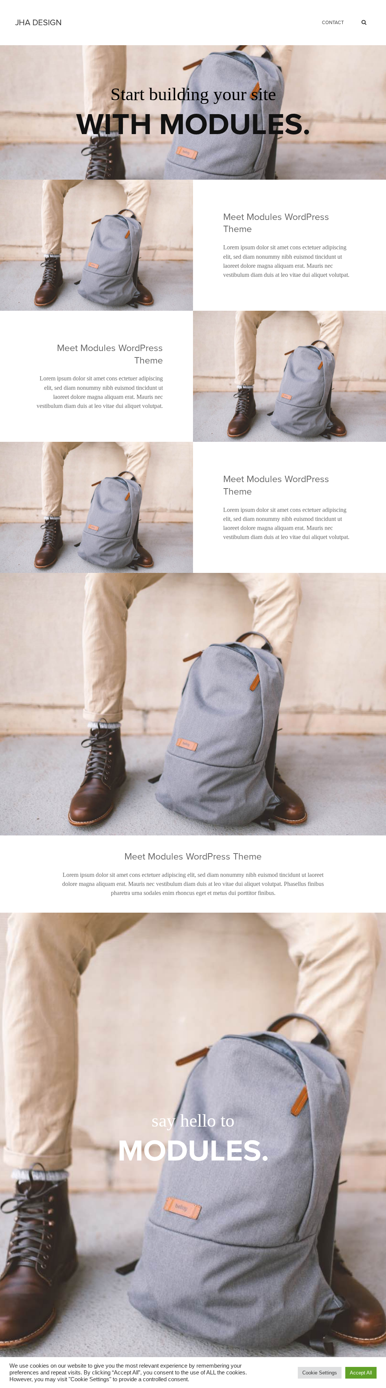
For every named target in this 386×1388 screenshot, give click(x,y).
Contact (333, 23)
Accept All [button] (361, 1373)
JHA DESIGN (38, 22)
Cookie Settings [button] (319, 1373)
